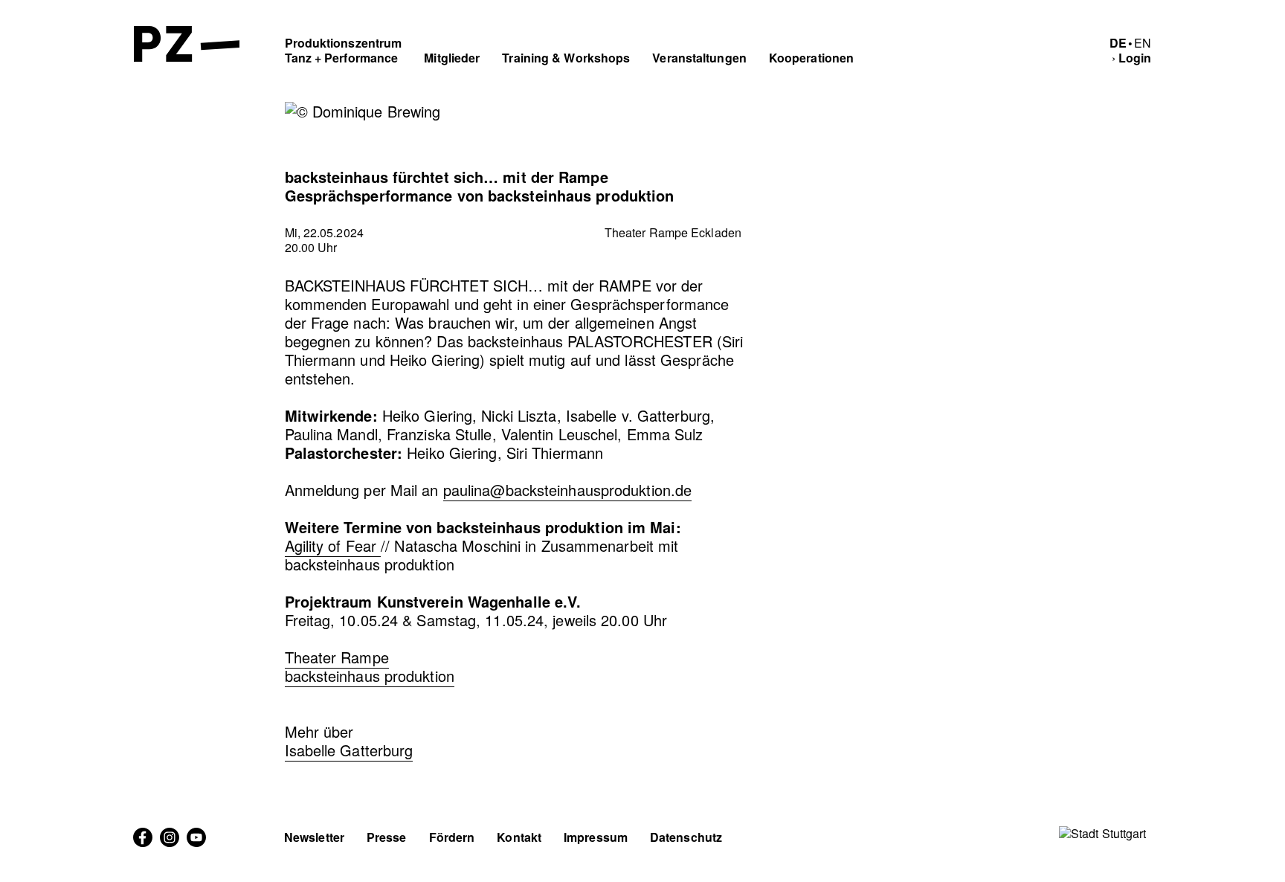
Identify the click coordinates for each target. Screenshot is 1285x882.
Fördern (452, 837)
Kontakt (519, 837)
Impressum (596, 837)
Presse (387, 837)
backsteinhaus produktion (369, 675)
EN (1142, 42)
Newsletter (314, 837)
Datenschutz (686, 837)
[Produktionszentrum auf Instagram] (169, 842)
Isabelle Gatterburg (349, 750)
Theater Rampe (337, 657)
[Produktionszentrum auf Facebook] (142, 842)
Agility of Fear (333, 545)
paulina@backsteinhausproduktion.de (567, 489)
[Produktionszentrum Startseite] (187, 56)
